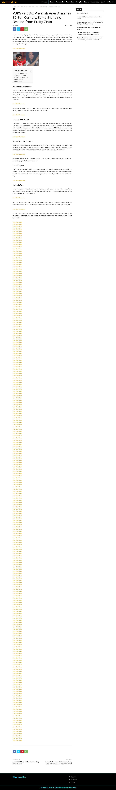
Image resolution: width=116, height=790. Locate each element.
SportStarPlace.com (19, 48)
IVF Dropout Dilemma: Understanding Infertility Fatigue (89, 17)
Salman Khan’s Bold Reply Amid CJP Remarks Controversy (89, 28)
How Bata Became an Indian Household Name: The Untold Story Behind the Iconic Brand (89, 38)
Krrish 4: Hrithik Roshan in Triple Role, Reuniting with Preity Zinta (26, 763)
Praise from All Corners (21, 77)
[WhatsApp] (26, 29)
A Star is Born (18, 81)
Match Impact (19, 79)
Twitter (73, 782)
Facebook (74, 777)
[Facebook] (14, 29)
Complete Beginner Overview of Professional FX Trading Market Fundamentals (90, 23)
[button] (44, 2)
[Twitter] (18, 29)
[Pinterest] (22, 29)
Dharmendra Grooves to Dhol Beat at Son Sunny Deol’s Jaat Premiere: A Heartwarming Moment (58, 763)
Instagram (74, 779)
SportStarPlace (17, 222)
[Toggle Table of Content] (30, 71)
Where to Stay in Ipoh (82, 13)
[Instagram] (69, 779)
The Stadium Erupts (20, 75)
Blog (18, 6)
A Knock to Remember (21, 73)
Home (14, 6)
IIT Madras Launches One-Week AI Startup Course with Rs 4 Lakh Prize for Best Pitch (88, 33)
